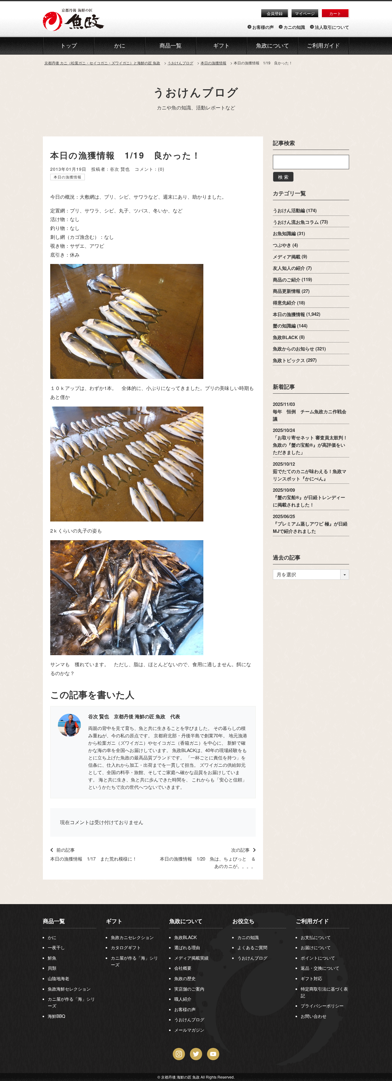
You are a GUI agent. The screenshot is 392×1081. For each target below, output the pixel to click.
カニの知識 (294, 27)
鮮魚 (52, 958)
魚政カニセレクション (132, 937)
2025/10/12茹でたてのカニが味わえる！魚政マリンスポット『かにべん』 (309, 471)
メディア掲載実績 (191, 958)
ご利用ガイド (323, 46)
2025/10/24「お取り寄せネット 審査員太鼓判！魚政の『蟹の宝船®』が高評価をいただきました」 (310, 441)
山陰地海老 (58, 978)
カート (335, 13)
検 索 (283, 177)
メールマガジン (189, 1030)
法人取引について (332, 27)
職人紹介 (182, 999)
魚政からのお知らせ (293, 348)
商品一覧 (54, 921)
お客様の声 (263, 27)
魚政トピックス (289, 360)
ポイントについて (318, 958)
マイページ (305, 13)
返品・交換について (320, 968)
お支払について (316, 937)
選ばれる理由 (187, 947)
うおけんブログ (196, 92)
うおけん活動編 (289, 210)
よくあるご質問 (252, 947)
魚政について (272, 46)
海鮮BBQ (56, 1016)
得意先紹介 (284, 302)
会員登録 (275, 13)
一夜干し (56, 947)
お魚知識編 (284, 233)
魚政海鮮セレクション (69, 989)
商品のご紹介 (286, 279)
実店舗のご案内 (189, 989)
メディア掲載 (286, 256)
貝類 (52, 968)
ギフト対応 (311, 978)
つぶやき (282, 245)
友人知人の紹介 (289, 268)
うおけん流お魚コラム (296, 221)
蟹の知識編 (284, 325)
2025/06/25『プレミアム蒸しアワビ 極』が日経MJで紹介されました (310, 523)
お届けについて (316, 947)
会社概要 (182, 968)
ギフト (114, 921)
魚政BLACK (285, 337)
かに (52, 937)
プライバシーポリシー (322, 1006)
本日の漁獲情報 (68, 176)
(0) (161, 169)
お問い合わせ (313, 1016)
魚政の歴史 (185, 978)
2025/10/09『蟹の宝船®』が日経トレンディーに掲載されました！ (309, 497)
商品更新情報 (286, 291)
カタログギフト (126, 947)
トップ (68, 46)
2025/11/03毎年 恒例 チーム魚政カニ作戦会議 (309, 411)
